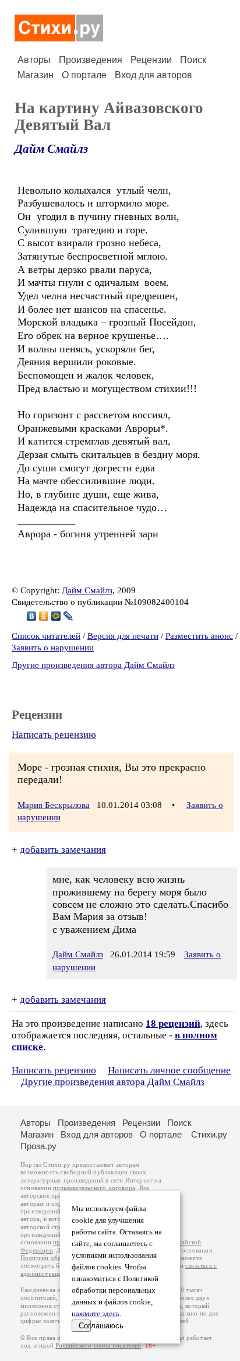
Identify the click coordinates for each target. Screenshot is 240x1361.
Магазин (35, 75)
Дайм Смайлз (51, 149)
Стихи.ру (209, 1134)
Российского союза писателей (98, 1345)
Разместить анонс (199, 636)
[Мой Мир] (56, 616)
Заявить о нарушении (53, 647)
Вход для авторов (153, 75)
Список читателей (46, 636)
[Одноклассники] (44, 616)
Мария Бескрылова (53, 805)
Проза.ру (38, 1146)
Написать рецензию (54, 734)
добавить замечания (63, 849)
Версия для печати (122, 636)
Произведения (90, 60)
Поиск (193, 60)
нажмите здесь (95, 1314)
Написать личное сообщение (169, 1070)
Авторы (34, 60)
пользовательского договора (94, 1188)
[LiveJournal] (68, 616)
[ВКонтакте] (32, 616)
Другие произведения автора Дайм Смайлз (93, 665)
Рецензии (151, 60)
